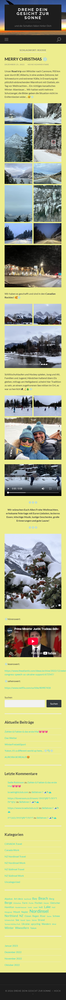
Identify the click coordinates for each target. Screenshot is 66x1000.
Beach (43, 898)
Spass (28, 920)
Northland (11, 915)
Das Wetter (11, 737)
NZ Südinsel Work (14, 875)
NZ (21, 915)
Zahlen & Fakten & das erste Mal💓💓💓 (26, 731)
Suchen (8, 697)
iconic (30, 907)
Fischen (38, 902)
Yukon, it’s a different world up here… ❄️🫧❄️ (29, 750)
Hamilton (9, 907)
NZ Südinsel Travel (14, 869)
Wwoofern (22, 928)
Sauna (49, 916)
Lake (47, 907)
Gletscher (55, 902)
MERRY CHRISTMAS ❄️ (26, 59)
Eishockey (17, 903)
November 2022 (13, 958)
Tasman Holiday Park (12, 924)
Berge (8, 902)
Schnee (56, 916)
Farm (24, 902)
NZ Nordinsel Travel (15, 856)
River (43, 916)
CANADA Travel (13, 843)
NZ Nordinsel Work (15, 862)
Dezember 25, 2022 (15, 64)
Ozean (28, 916)
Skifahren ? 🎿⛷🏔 (41, 792)
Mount (16, 911)
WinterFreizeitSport (15, 744)
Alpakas (9, 898)
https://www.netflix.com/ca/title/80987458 (28, 687)
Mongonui (8, 912)
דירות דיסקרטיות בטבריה (20, 817)
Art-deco (18, 898)
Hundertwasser (21, 907)
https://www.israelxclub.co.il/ (23, 807)
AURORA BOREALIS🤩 (17, 757)
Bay (34, 898)
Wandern (46, 924)
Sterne (34, 920)
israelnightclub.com (18, 792)
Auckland (27, 899)
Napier (24, 911)
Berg (51, 898)
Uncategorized (12, 881)
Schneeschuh (9, 920)
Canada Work (12, 850)
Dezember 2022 (13, 952)
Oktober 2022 (12, 964)
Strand (41, 920)
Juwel (35, 907)
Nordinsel (39, 911)
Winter (9, 928)
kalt (41, 907)
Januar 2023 (11, 945)
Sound (22, 920)
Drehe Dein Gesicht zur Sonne (33, 13)
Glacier (46, 903)
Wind (54, 924)
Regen (35, 916)
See (17, 920)
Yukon (33, 928)
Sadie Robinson (16, 782)
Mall (53, 907)
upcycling (35, 924)
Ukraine (25, 924)
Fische (31, 903)
